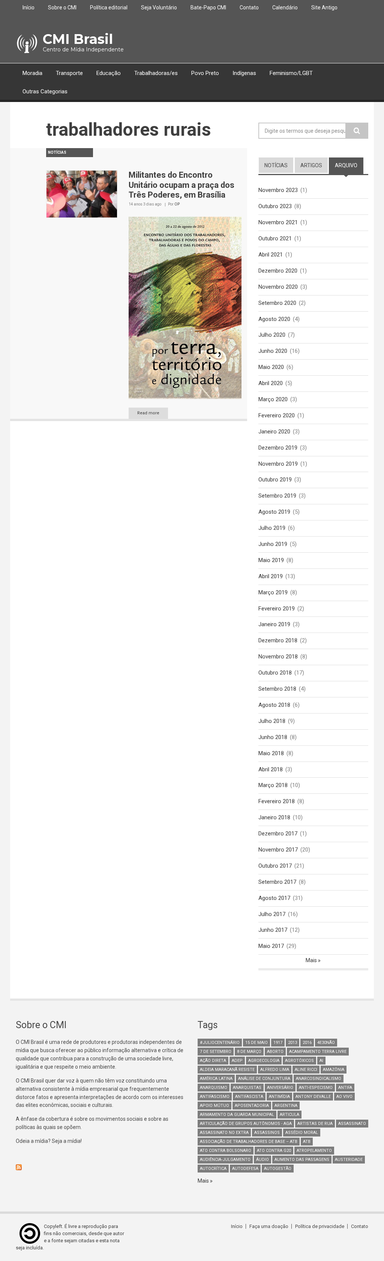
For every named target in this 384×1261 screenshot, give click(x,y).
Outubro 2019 (275, 479)
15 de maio (256, 1042)
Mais (312, 960)
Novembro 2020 (278, 286)
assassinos (267, 1132)
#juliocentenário (220, 1042)
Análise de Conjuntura (264, 1078)
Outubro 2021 (275, 238)
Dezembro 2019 (277, 447)
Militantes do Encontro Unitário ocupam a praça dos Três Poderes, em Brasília (181, 184)
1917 (277, 1042)
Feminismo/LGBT (291, 73)
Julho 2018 (271, 721)
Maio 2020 (271, 367)
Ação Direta (213, 1060)
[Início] (26, 44)
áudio (262, 1159)
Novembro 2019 (278, 463)
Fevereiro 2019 (276, 608)
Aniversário (280, 1087)
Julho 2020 (271, 334)
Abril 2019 (270, 576)
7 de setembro (215, 1051)
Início (28, 7)
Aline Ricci (306, 1069)
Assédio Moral (301, 1132)
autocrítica (213, 1168)
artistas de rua (315, 1123)
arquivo (349, 165)
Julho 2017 (271, 914)
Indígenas (244, 73)
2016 (307, 1042)
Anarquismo (213, 1087)
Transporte (69, 73)
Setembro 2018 (277, 688)
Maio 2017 (271, 946)
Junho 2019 (272, 544)
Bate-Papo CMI (208, 7)
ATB (306, 1141)
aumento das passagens (301, 1159)
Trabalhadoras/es (156, 73)
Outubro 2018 (275, 672)
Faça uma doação (268, 1226)
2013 (292, 1042)
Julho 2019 (271, 528)
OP (177, 204)
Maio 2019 (271, 560)
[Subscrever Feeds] (101, 1167)
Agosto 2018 (274, 705)
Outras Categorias (45, 91)
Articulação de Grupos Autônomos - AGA (246, 1123)
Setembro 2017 (277, 882)
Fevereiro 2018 (276, 801)
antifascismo (215, 1096)
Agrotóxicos (299, 1060)
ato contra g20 (274, 1150)
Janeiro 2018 (274, 817)
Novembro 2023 (278, 190)
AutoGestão (277, 1168)
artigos (311, 165)
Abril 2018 (270, 769)
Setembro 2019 (277, 495)
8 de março (249, 1051)
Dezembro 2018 (277, 640)
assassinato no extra (224, 1132)
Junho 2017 (272, 930)
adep (237, 1060)
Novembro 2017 (278, 849)
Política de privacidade (319, 1226)
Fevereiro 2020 (276, 415)
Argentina (285, 1105)
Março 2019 (273, 592)
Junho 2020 (272, 351)
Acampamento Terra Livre (317, 1051)
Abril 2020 (270, 383)
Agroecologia (263, 1060)
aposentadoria (252, 1105)
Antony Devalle (313, 1096)
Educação (108, 73)
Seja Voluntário (159, 7)
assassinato (352, 1123)
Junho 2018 (272, 737)
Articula (289, 1114)
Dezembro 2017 (277, 833)
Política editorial (109, 7)
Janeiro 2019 (274, 624)
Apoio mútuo (214, 1105)
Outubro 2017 (275, 865)
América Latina (216, 1078)
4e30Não (326, 1042)
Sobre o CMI (62, 7)
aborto (275, 1051)
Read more (148, 413)
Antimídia (279, 1096)
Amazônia (333, 1069)
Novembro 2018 (278, 656)
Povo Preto (205, 73)
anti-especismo (316, 1087)
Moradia (32, 73)
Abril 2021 (270, 254)
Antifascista (249, 1096)
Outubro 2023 (275, 206)
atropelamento (314, 1150)
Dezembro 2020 (277, 270)
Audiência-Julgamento (225, 1159)
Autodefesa (245, 1168)
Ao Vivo (344, 1096)
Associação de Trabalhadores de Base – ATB (248, 1141)
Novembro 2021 (278, 222)
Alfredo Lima (274, 1069)
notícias (276, 165)
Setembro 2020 (277, 303)
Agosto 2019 (274, 511)
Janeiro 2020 (274, 431)
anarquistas (247, 1087)
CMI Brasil (78, 39)
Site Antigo (324, 7)
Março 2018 (273, 785)
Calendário (285, 7)
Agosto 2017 (274, 898)
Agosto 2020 (274, 319)
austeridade (349, 1159)
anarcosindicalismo (318, 1078)
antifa (345, 1087)
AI (321, 1060)
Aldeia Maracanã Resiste (227, 1069)
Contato (249, 7)
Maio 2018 (271, 753)
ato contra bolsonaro (225, 1150)
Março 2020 (273, 399)
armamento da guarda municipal (237, 1114)
